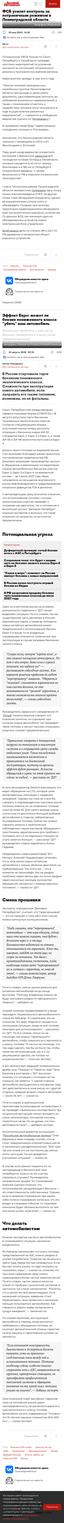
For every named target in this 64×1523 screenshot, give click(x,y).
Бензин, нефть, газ (34, 1454)
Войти (53, 3)
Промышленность (37, 1451)
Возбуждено (10, 230)
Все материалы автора (15, 47)
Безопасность (37, 269)
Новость (14, 266)
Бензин (24, 1458)
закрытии (41, 155)
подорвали (39, 190)
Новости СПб (30, 266)
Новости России (43, 1447)
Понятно (52, 1506)
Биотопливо (18, 1451)
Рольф (7, 715)
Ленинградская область (14, 269)
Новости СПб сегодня (21, 1447)
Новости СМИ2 (11, 302)
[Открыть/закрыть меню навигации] (36, 4)
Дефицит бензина (12, 1454)
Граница (52, 269)
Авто (5, 1451)
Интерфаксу (40, 119)
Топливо (54, 1451)
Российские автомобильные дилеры (27, 1135)
